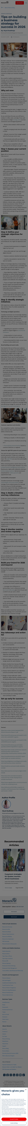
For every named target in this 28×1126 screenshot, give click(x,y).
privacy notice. (18, 1114)
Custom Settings (14, 1123)
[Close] (25, 1089)
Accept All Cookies (14, 1119)
